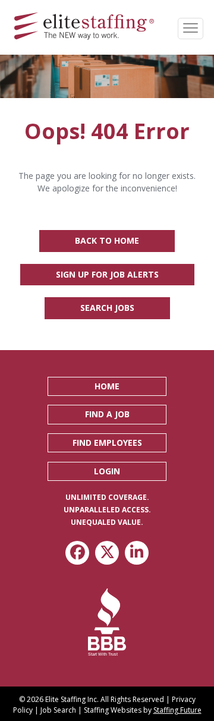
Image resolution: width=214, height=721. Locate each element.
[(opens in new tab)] (107, 621)
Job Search (58, 710)
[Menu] (190, 28)
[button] (107, 386)
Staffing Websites (112, 710)
